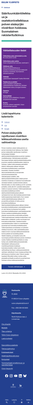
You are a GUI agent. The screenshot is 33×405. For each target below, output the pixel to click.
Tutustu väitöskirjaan (15, 267)
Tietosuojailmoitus (8, 349)
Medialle (4, 328)
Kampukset (6, 359)
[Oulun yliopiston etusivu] (16, 2)
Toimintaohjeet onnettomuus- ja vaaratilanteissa (13, 364)
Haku (6, 400)
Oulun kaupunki (7, 369)
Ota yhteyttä (6, 324)
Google (6, 129)
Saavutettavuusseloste (10, 345)
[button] (28, 401)
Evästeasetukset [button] (7, 352)
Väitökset (7, 8)
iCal (5, 125)
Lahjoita (14, 400)
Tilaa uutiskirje (7, 331)
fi (23, 402)
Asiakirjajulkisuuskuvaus (10, 356)
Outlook (7, 122)
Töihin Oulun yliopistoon (10, 335)
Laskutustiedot (7, 339)
